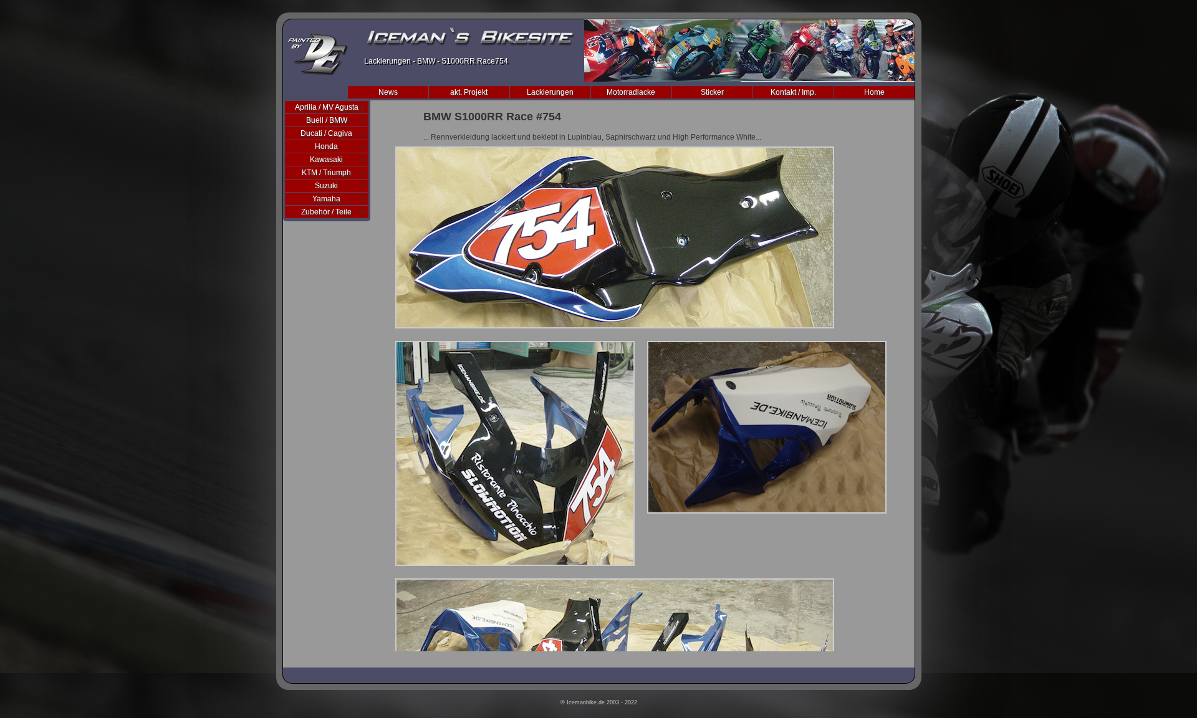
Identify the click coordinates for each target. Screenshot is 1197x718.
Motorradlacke (631, 92)
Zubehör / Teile (326, 212)
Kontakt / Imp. (793, 92)
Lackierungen (550, 92)
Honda (326, 146)
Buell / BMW (326, 120)
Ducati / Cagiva (326, 133)
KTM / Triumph (326, 172)
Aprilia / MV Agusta (326, 107)
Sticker (712, 92)
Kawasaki (326, 159)
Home (874, 92)
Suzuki (326, 185)
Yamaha (326, 198)
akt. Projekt (469, 92)
